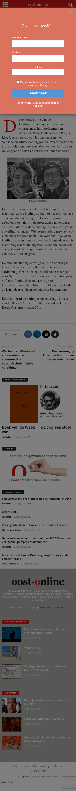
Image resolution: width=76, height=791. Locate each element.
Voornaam (19, 37)
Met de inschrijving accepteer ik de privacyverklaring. (39, 84)
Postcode (38, 67)
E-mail (16, 52)
